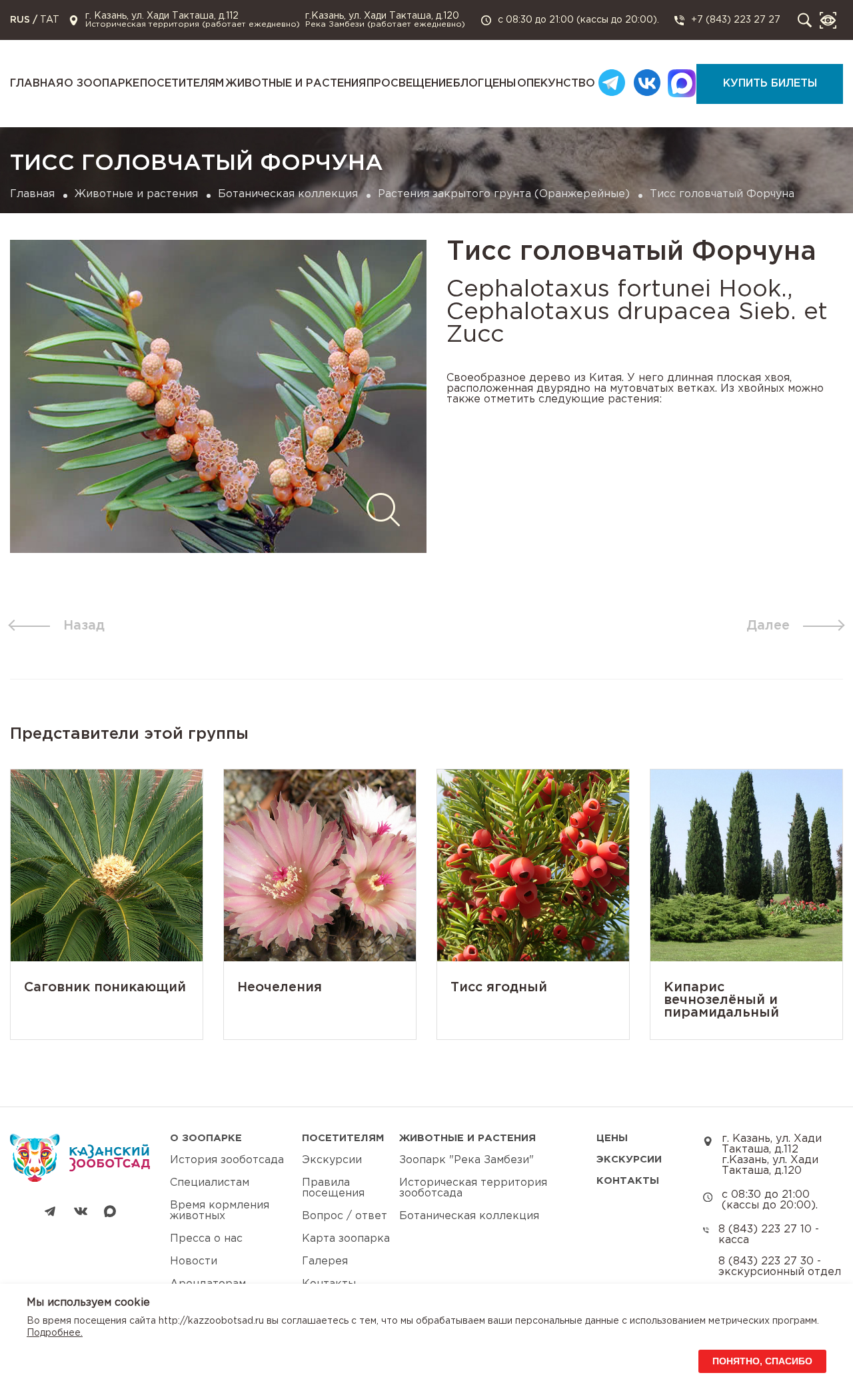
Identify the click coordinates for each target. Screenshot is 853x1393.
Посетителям (182, 84)
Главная (36, 84)
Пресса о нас (206, 1239)
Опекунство (556, 84)
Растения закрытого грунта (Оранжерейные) (504, 194)
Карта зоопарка (346, 1239)
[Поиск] (804, 20)
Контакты (627, 1180)
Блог (468, 84)
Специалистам (209, 1183)
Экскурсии (332, 1160)
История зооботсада (227, 1160)
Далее (768, 626)
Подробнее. (55, 1333)
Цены (500, 84)
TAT (49, 20)
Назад (84, 626)
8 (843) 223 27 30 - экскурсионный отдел (779, 1266)
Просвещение (409, 84)
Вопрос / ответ (344, 1216)
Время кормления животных (219, 1210)
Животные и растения (295, 84)
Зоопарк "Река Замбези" (466, 1160)
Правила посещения (333, 1188)
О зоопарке (101, 84)
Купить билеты (770, 84)
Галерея (325, 1261)
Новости (193, 1261)
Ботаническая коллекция (288, 194)
